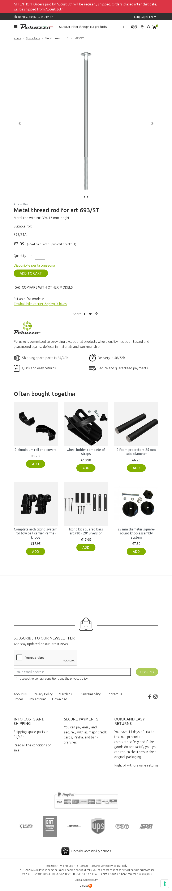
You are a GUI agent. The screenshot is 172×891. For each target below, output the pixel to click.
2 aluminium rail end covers (35, 450)
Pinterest (96, 314)
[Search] (123, 26)
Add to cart (31, 273)
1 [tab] (84, 197)
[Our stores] (142, 26)
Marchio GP (67, 694)
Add (35, 464)
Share (84, 314)
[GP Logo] (134, 26)
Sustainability (91, 694)
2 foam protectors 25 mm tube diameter (136, 452)
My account (37, 699)
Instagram (155, 697)
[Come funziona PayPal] (86, 800)
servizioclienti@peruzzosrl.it (136, 869)
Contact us (114, 694)
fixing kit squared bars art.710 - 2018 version (86, 531)
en (151, 17)
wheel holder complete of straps (86, 452)
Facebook (149, 697)
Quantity (20, 256)
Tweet (90, 314)
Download (59, 699)
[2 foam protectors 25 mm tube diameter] (136, 424)
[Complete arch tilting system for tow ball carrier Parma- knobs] (36, 504)
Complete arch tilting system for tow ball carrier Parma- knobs (35, 533)
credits (84, 885)
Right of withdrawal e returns (136, 765)
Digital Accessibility (86, 879)
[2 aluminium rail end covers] (36, 424)
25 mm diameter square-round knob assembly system (136, 533)
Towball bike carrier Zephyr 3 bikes (40, 304)
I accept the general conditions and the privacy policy (53, 678)
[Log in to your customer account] (148, 26)
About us (20, 694)
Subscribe (147, 672)
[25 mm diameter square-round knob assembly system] (136, 504)
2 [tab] (87, 197)
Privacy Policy (43, 694)
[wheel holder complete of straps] (86, 424)
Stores (18, 699)
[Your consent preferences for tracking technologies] (165, 884)
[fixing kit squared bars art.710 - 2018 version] (86, 504)
